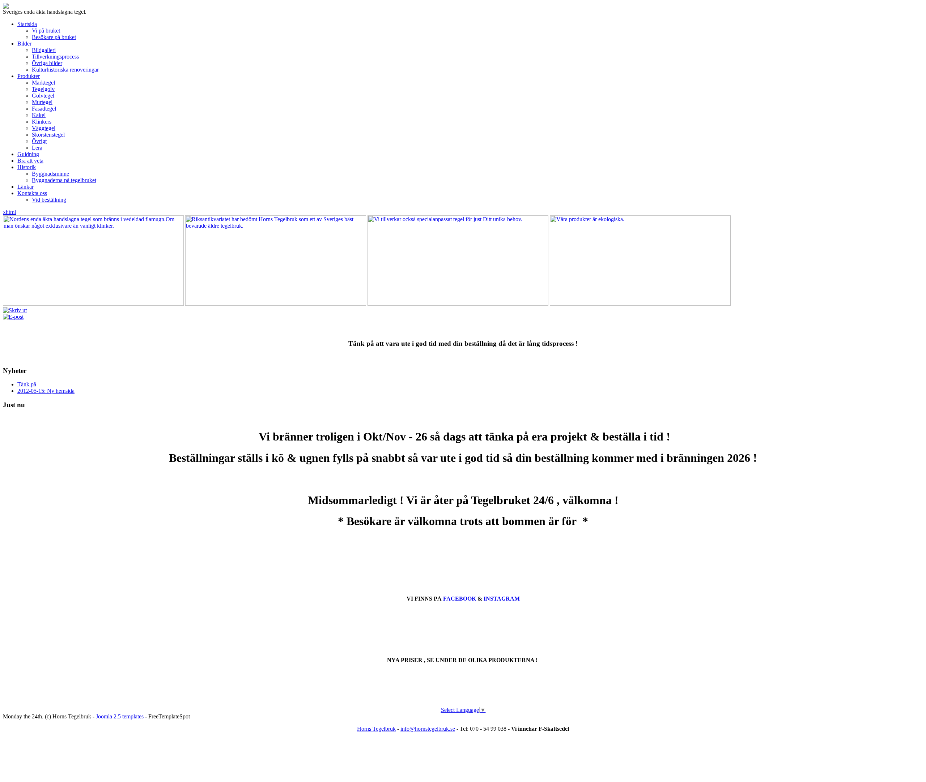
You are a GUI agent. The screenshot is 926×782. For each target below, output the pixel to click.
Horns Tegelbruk (376, 729)
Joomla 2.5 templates (120, 716)
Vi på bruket (46, 30)
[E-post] (13, 317)
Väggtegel (43, 128)
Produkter (28, 76)
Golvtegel (43, 96)
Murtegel (42, 102)
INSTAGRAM (502, 599)
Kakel (39, 115)
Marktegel (43, 83)
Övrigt (39, 141)
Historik (26, 167)
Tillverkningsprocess (55, 56)
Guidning (28, 154)
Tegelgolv (43, 89)
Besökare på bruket (54, 37)
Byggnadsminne (50, 174)
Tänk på (26, 384)
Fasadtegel (44, 109)
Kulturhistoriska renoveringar (65, 69)
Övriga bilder (47, 63)
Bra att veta (30, 161)
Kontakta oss (32, 193)
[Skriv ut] (15, 310)
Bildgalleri (44, 50)
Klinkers (41, 122)
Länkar (25, 187)
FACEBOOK (459, 599)
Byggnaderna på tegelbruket (64, 180)
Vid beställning (49, 200)
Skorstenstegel (48, 135)
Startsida (27, 24)
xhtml (9, 212)
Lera (37, 148)
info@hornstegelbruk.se (427, 729)
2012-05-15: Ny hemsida (46, 391)
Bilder (24, 43)
